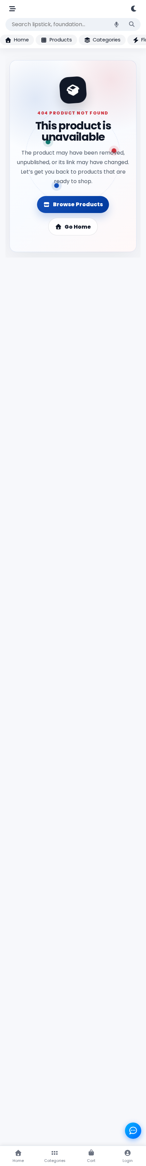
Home (21, 39)
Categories (107, 39)
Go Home (78, 227)
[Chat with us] (133, 1131)
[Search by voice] (116, 24)
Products (61, 39)
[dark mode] (134, 8)
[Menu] (12, 8)
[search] (132, 24)
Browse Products (78, 204)
